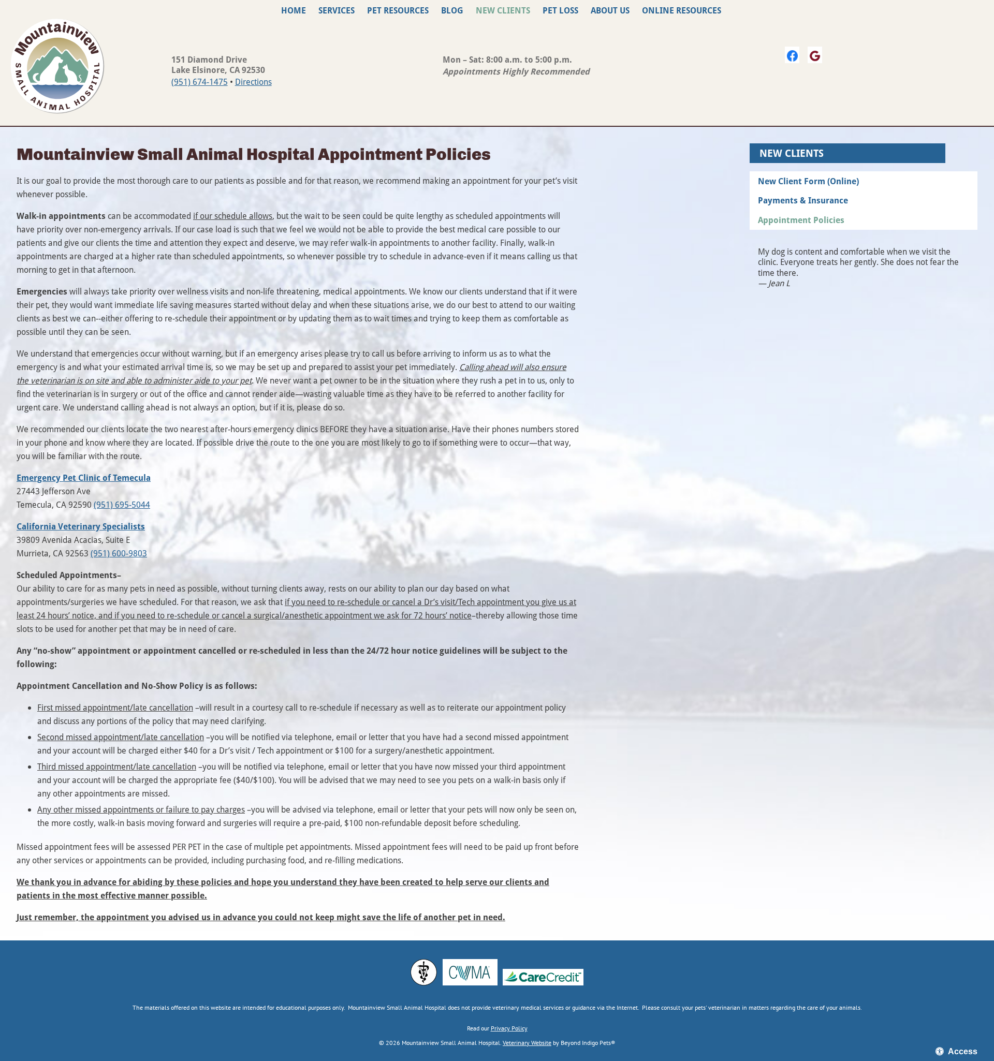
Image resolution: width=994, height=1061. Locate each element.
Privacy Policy (509, 1028)
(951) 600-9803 (119, 553)
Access (962, 1051)
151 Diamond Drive (209, 59)
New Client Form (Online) (808, 181)
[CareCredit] (543, 977)
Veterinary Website (527, 1043)
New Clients (503, 10)
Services (336, 10)
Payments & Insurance (803, 200)
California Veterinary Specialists (81, 526)
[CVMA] (470, 972)
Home (293, 10)
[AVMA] (424, 972)
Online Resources (681, 10)
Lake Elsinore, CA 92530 (218, 70)
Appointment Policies (801, 220)
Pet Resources (398, 10)
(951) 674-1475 (199, 81)
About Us (610, 10)
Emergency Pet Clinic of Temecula (84, 477)
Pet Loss (560, 10)
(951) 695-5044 (122, 504)
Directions (253, 81)
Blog (452, 10)
